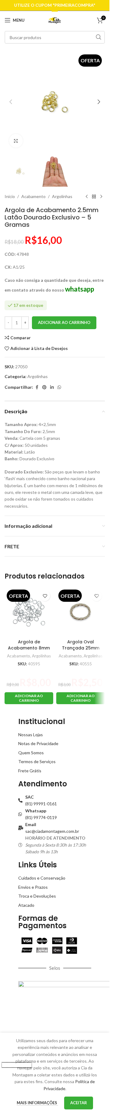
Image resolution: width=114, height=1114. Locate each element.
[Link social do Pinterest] (44, 387)
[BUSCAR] (98, 37)
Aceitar (78, 1102)
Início (10, 196)
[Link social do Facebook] (36, 387)
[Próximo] (101, 196)
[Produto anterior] (86, 196)
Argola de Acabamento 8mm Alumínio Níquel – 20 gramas (29, 651)
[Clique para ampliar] (16, 141)
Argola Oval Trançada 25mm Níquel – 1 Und (80, 648)
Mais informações (37, 1102)
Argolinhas (62, 196)
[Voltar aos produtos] (94, 196)
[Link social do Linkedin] (52, 387)
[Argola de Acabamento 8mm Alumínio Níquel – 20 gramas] (29, 611)
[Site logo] (55, 19)
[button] (11, 102)
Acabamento (33, 196)
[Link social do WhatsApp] (59, 387)
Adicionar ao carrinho (64, 322)
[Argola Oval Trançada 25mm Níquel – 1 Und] (80, 611)
